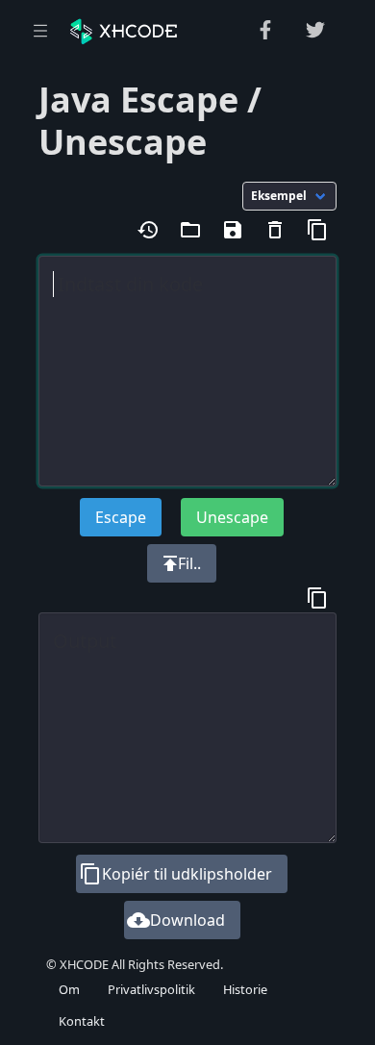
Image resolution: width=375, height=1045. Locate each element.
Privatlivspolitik (151, 989)
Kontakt (82, 1021)
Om (69, 989)
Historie (245, 989)
